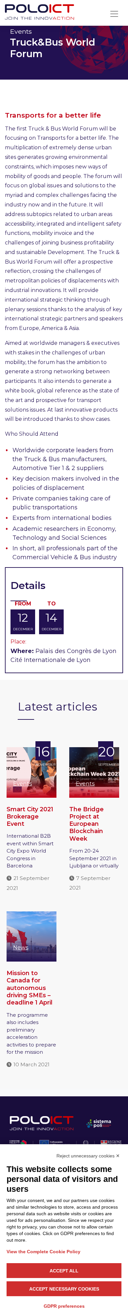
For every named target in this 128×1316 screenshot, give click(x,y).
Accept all (64, 1270)
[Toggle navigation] (114, 14)
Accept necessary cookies (64, 1289)
